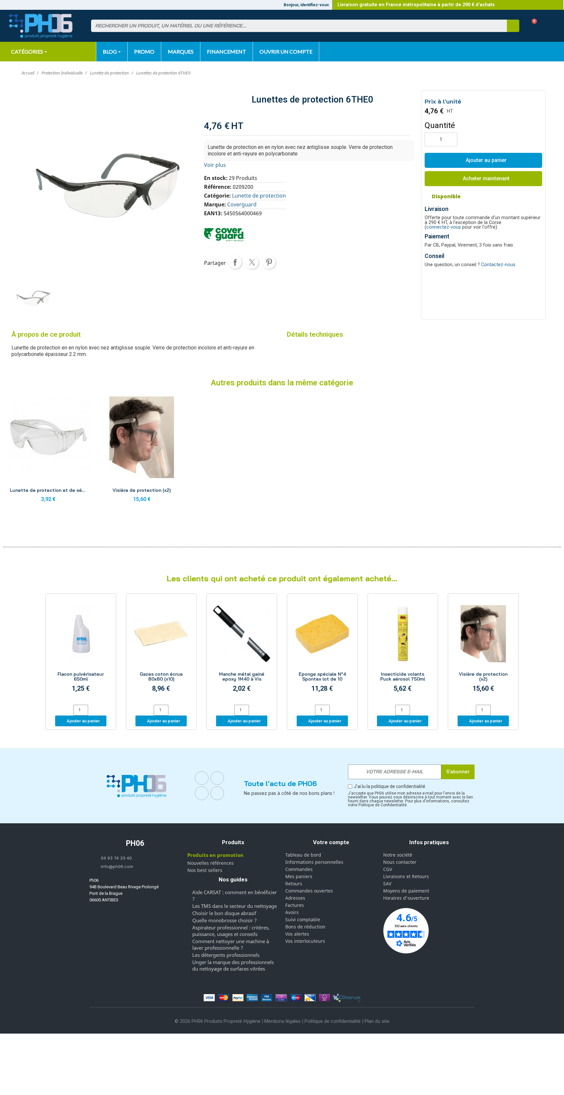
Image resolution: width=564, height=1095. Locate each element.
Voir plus (215, 165)
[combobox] (295, 26)
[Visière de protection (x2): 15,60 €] (483, 650)
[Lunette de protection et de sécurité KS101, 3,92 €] (48, 451)
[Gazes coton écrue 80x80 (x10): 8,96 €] (161, 650)
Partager (235, 262)
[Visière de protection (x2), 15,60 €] (142, 451)
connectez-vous (443, 227)
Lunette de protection (259, 195)
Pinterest (268, 262)
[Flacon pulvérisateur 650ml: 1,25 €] (81, 650)
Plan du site (377, 1021)
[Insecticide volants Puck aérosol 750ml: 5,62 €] (403, 650)
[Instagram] (217, 778)
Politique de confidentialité (333, 1021)
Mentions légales (282, 1021)
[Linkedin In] (202, 793)
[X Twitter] (217, 793)
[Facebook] (202, 778)
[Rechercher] (513, 26)
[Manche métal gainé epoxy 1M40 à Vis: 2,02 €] (242, 650)
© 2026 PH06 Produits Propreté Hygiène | (219, 1021)
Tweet (251, 262)
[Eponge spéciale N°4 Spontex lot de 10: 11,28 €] (322, 650)
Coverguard (242, 204)
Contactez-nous (498, 264)
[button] (532, 26)
